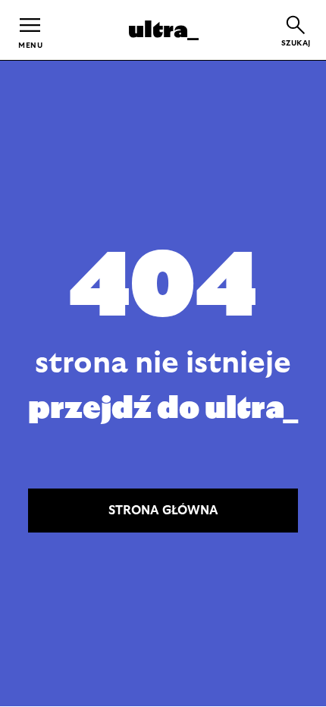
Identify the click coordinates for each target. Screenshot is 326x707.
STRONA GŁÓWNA (163, 510)
